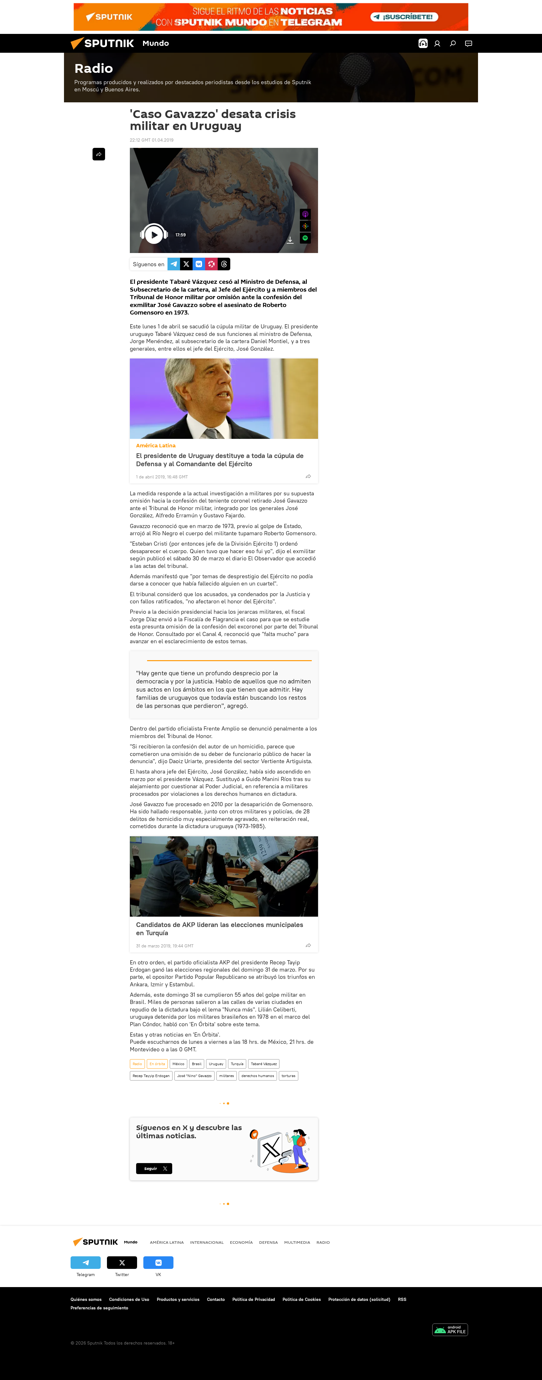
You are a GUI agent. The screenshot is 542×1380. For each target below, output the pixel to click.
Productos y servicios (178, 1299)
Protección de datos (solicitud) (359, 1299)
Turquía (237, 1063)
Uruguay (216, 1063)
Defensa (268, 1242)
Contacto (216, 1299)
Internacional (207, 1242)
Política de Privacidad (253, 1299)
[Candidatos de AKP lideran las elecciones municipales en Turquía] (224, 876)
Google (305, 226)
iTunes (305, 214)
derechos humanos (258, 1075)
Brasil (196, 1063)
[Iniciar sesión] (437, 43)
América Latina (156, 446)
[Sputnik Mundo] (104, 51)
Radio (137, 1063)
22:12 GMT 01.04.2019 (151, 140)
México (178, 1063)
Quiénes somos (86, 1299)
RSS (402, 1299)
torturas (288, 1075)
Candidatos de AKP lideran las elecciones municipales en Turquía (219, 928)
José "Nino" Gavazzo (194, 1075)
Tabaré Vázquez (264, 1063)
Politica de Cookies (302, 1299)
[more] (308, 476)
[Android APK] (450, 1330)
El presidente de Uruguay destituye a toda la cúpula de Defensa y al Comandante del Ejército (220, 459)
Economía (241, 1242)
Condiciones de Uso (129, 1299)
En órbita (157, 1063)
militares (226, 1075)
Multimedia (297, 1242)
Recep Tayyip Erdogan (151, 1075)
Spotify (305, 238)
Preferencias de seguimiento (99, 1308)
